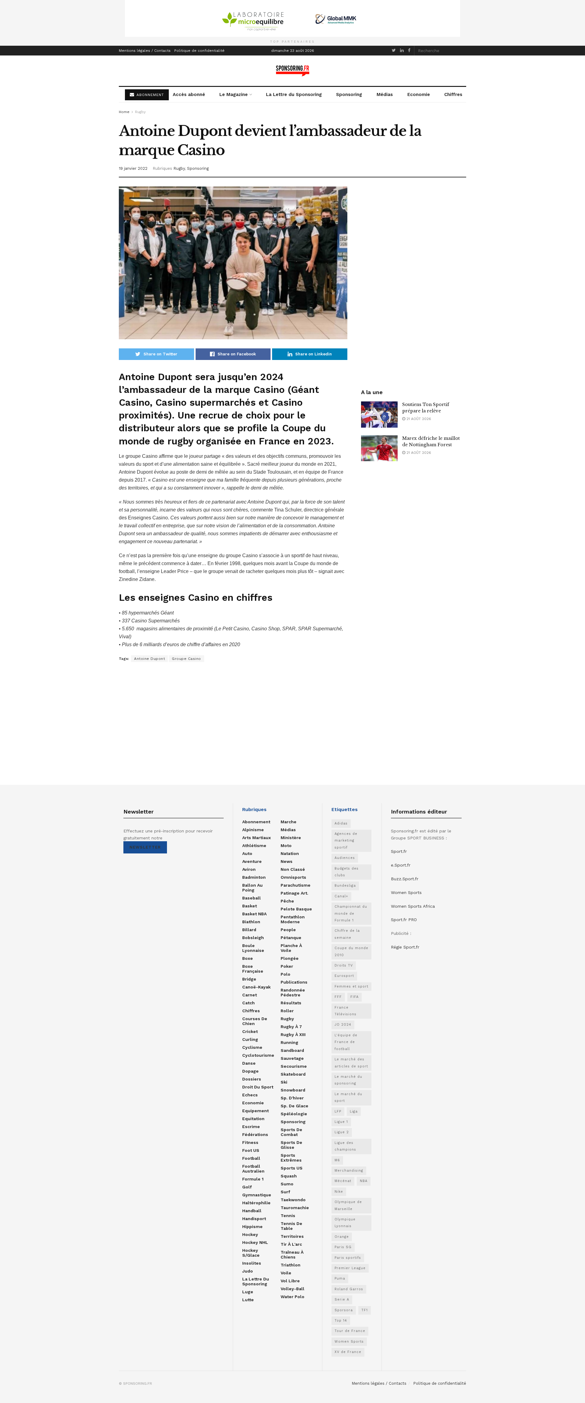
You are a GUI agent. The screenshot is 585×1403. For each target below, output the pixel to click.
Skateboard (293, 1074)
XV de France (348, 1352)
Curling (250, 1039)
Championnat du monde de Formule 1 (351, 913)
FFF (338, 997)
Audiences (345, 858)
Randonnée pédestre (293, 992)
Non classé (293, 869)
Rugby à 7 (291, 1026)
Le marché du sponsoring (348, 1080)
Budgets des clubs (347, 872)
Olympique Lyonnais (345, 1222)
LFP (338, 1111)
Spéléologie (294, 1113)
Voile (286, 1272)
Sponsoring (349, 94)
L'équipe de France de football (346, 1042)
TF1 (364, 1310)
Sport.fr (399, 851)
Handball (251, 1210)
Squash (289, 1175)
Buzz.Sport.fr (404, 878)
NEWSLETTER (145, 847)
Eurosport (344, 976)
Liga (354, 1111)
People (288, 929)
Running (289, 1042)
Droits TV (344, 965)
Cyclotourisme (258, 1055)
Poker (287, 966)
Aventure (252, 861)
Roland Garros (349, 1289)
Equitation (253, 1118)
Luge (247, 1291)
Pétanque (291, 937)
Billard (249, 929)
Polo (285, 974)
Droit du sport (257, 1086)
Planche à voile (291, 948)
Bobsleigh (253, 937)
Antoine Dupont (149, 659)
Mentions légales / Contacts (145, 50)
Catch (248, 1002)
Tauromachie (295, 1207)
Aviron (249, 869)
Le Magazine (233, 94)
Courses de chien (254, 1021)
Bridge (249, 979)
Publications (294, 982)
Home (124, 112)
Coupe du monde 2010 (351, 951)
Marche (288, 821)
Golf (247, 1186)
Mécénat (343, 1181)
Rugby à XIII (293, 1034)
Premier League (350, 1268)
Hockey (250, 1234)
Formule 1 (253, 1179)
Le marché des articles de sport (351, 1062)
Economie (418, 94)
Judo (247, 1271)
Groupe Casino (186, 659)
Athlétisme (254, 845)
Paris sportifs (348, 1258)
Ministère (291, 837)
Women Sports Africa (413, 906)
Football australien (253, 1168)
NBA (363, 1181)
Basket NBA (254, 913)
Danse (249, 1063)
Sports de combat (291, 1132)
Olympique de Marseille (348, 1205)
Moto (286, 845)
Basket (249, 905)
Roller (287, 1010)
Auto (247, 853)
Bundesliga (345, 886)
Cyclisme (252, 1047)
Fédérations (255, 1134)
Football (251, 1158)
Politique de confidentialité (199, 50)
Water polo (292, 1296)
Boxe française (252, 969)
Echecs (250, 1094)
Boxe (247, 958)
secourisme (294, 1066)
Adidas (341, 823)
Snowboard (293, 1090)
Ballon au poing (252, 887)
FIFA (354, 997)
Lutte (248, 1299)
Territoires (292, 1236)
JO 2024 (343, 1025)
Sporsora (344, 1310)
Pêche (287, 901)
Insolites (251, 1263)
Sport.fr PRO (404, 919)
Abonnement (256, 821)
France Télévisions (345, 1011)
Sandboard (292, 1050)
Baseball (251, 898)
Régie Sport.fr (405, 947)
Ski (284, 1082)
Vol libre (290, 1280)
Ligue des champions (345, 1146)
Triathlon (290, 1264)
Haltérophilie (256, 1202)
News (286, 861)
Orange (342, 1237)
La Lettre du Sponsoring (294, 94)
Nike (339, 1192)
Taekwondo (293, 1199)
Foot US (250, 1150)
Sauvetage (292, 1058)
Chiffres (453, 94)
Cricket (250, 1031)
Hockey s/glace (251, 1253)
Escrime (251, 1126)
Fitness (250, 1142)
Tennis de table (291, 1226)
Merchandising (349, 1171)
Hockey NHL (255, 1242)
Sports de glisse (291, 1145)
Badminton (254, 877)
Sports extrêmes (291, 1158)
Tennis (288, 1215)
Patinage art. (294, 893)
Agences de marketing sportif (346, 840)
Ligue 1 (341, 1122)
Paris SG (343, 1247)
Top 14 (341, 1321)
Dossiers (251, 1079)
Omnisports (293, 877)
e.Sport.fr (400, 865)
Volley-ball (292, 1288)
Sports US (292, 1168)
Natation (290, 853)
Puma (340, 1278)
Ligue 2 (342, 1132)
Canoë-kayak (256, 987)
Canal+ (341, 896)
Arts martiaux (256, 837)
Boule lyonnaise (253, 948)
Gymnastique (256, 1194)
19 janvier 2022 (133, 168)
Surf (285, 1191)
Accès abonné (189, 94)
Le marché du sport (348, 1097)
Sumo (287, 1183)
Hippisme (252, 1226)
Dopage (250, 1071)
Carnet (249, 994)
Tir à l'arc (291, 1244)
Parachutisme (295, 885)
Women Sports (349, 1342)
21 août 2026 (418, 419)
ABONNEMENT (149, 95)
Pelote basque (296, 908)
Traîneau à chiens (292, 1254)
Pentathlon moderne (293, 919)
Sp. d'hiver (292, 1097)
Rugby (140, 112)
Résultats (291, 1002)
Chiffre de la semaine (347, 934)
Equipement (255, 1110)
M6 (337, 1160)
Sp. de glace (294, 1105)
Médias (385, 94)
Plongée (290, 958)
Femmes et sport (351, 986)
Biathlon (251, 921)
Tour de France (350, 1331)
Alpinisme (253, 829)
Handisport (254, 1218)
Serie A (342, 1300)
